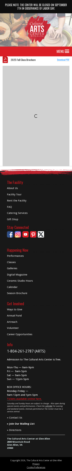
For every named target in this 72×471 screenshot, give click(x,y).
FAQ (9, 206)
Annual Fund (14, 315)
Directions (15, 430)
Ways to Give (14, 309)
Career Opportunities (19, 334)
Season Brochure (17, 293)
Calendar (12, 287)
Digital (17, 274)
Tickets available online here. (24, 398)
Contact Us (15, 417)
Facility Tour (14, 194)
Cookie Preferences (36, 467)
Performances (15, 255)
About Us (12, 188)
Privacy (36, 464)
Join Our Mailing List (22, 423)
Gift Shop (12, 219)
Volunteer (13, 328)
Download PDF (63, 59)
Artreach (12, 321)
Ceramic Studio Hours (20, 280)
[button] (67, 51)
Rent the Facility (16, 200)
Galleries (12, 268)
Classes (11, 262)
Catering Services (17, 213)
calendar (48, 406)
